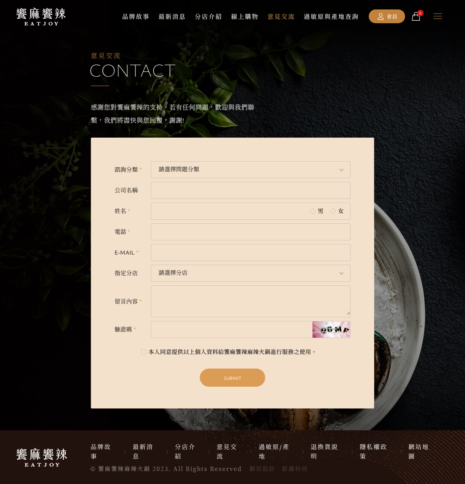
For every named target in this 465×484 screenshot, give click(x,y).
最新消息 (172, 16)
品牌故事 (136, 16)
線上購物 (245, 16)
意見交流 (281, 16)
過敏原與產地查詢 (331, 16)
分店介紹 (208, 16)
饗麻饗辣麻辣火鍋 (41, 16)
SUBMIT (232, 378)
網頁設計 (262, 469)
